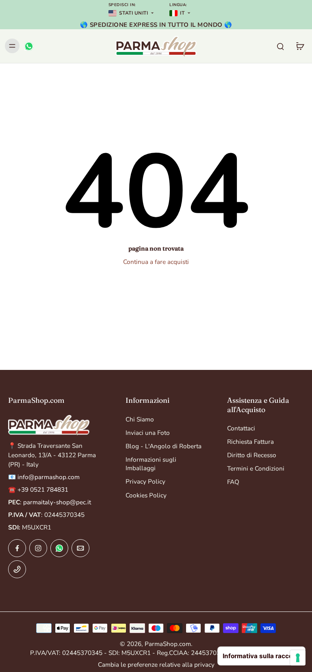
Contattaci (241, 428)
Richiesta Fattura (250, 441)
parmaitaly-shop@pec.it (57, 502)
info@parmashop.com (48, 477)
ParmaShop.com (168, 644)
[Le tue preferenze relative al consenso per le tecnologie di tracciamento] (298, 658)
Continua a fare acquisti (156, 261)
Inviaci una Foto (148, 432)
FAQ (233, 482)
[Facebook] (17, 548)
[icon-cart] (300, 46)
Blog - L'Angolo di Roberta (164, 446)
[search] (280, 46)
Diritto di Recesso (251, 455)
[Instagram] (38, 548)
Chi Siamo (140, 419)
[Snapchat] (59, 548)
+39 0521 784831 (42, 489)
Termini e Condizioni (255, 468)
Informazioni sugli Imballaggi (151, 463)
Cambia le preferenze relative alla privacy (156, 664)
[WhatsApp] (28, 46)
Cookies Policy (146, 495)
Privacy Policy (145, 481)
